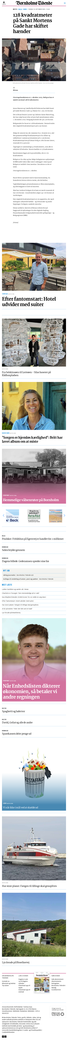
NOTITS (15, 9)
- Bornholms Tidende (28, 579)
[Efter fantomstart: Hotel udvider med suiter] (34, 266)
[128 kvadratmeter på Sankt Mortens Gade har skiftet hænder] (34, 59)
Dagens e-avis (23, 979)
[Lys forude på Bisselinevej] (34, 924)
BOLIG (3, 536)
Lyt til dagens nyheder (23, 982)
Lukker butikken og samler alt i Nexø (15, 589)
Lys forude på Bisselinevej (11, 612)
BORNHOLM (5, 547)
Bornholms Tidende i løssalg (58, 986)
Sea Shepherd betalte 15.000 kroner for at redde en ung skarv (24, 597)
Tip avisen (5, 985)
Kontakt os (5, 981)
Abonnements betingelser (56, 982)
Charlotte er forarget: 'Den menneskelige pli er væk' (20, 593)
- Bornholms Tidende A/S (18, 575)
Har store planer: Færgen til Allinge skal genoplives (20, 605)
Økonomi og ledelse (8, 983)
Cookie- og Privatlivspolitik (32, 1030)
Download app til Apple (24, 986)
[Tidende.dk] (34, 3)
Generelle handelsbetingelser (12, 1030)
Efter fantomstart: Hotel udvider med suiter (18, 601)
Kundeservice (56, 990)
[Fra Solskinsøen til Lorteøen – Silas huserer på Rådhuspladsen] (34, 342)
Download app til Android (24, 991)
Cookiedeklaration (8, 1032)
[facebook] (3, 1036)
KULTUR (4, 708)
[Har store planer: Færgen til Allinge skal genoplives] (34, 848)
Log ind (4, 4)
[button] (65, 3)
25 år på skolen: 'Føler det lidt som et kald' (17, 609)
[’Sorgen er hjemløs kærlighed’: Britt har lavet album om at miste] (34, 406)
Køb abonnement (57, 979)
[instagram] (5, 1036)
